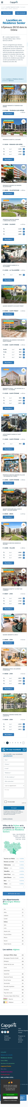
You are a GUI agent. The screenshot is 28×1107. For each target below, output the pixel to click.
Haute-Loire (13, 931)
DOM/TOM (7, 970)
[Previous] (4, 743)
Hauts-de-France (13, 977)
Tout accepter (10, 1094)
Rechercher (7, 13)
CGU (19, 1028)
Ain (13, 909)
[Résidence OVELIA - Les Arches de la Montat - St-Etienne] (14, 376)
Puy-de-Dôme (13, 934)
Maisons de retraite (6, 1055)
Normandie (13, 983)
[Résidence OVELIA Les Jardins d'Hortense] (14, 657)
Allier (13, 912)
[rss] (8, 1032)
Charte (20, 1032)
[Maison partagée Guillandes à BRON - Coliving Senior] (14, 497)
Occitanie (13, 989)
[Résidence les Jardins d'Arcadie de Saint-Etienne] (14, 328)
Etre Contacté (21, 13)
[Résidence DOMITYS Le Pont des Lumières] (14, 577)
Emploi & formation (7, 1071)
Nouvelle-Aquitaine (13, 986)
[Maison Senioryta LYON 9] (14, 623)
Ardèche (13, 915)
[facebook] (2, 1032)
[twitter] (5, 1032)
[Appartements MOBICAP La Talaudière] (14, 253)
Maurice (16, 999)
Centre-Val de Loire (13, 964)
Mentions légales (23, 1030)
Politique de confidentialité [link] (10, 1100)
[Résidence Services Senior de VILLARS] (14, 531)
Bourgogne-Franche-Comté (13, 958)
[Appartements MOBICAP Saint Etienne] (14, 422)
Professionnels (5, 1074)
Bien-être (3, 1069)
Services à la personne (8, 1063)
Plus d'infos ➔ (8, 113)
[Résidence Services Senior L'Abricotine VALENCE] (14, 207)
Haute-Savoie (13, 944)
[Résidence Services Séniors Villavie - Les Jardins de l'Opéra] (14, 463)
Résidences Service (6, 1057)
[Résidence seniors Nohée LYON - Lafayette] (14, 702)
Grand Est (13, 974)
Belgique (16, 1002)
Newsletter (7, 1038)
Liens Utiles (4, 1060)
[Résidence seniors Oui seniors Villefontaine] (14, 173)
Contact (6, 1036)
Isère (13, 925)
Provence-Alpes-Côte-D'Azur (13, 996)
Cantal (5, 918)
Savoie (13, 940)
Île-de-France (13, 980)
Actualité (3, 1052)
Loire (13, 928)
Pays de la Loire (13, 992)
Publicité (6, 1040)
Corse (13, 967)
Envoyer (14, 808)
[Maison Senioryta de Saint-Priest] (14, 294)
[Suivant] (23, 743)
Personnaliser (10, 1097)
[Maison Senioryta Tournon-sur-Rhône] (14, 93)
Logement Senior (6, 1066)
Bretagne (13, 961)
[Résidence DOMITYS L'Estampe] (14, 127)
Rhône (13, 937)
